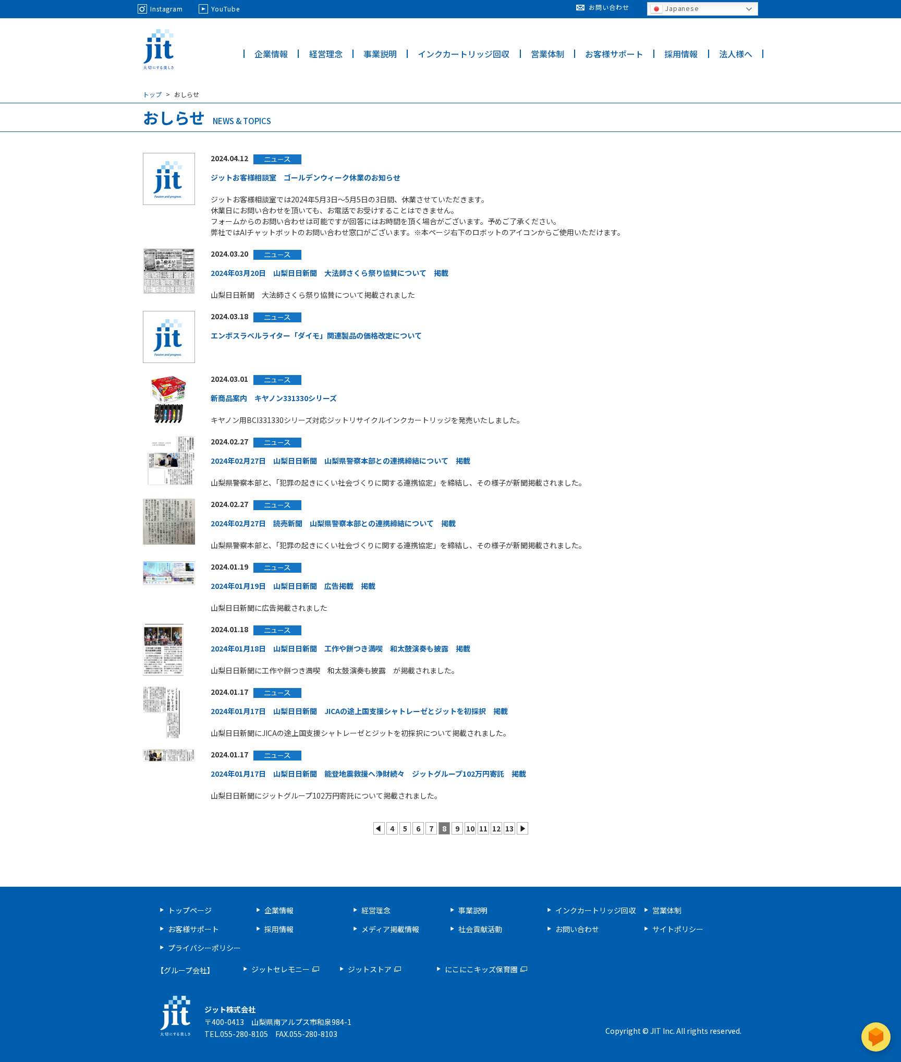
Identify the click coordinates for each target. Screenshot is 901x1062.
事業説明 (380, 54)
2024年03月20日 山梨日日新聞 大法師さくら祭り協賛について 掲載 (329, 273)
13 (509, 828)
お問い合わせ (609, 7)
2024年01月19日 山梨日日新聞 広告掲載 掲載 (293, 586)
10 (470, 828)
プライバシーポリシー (204, 948)
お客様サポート (614, 54)
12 (496, 828)
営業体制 (547, 54)
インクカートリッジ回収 (463, 54)
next (522, 828)
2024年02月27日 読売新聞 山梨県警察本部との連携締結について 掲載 (333, 523)
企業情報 (271, 54)
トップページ (190, 910)
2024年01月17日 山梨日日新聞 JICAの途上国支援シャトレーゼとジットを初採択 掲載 (359, 711)
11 (483, 828)
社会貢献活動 (480, 929)
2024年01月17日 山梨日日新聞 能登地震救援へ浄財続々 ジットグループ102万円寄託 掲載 (368, 773)
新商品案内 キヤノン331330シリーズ (274, 398)
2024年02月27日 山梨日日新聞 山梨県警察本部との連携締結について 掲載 (340, 460)
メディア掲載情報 (390, 929)
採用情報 (681, 54)
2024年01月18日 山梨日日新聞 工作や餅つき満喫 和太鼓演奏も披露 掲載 (340, 648)
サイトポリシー (677, 929)
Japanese (681, 8)
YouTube (225, 8)
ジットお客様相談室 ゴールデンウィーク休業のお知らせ (305, 177)
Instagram (166, 8)
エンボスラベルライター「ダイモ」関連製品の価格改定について (316, 335)
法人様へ (735, 54)
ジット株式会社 (158, 49)
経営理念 (326, 54)
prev (379, 828)
